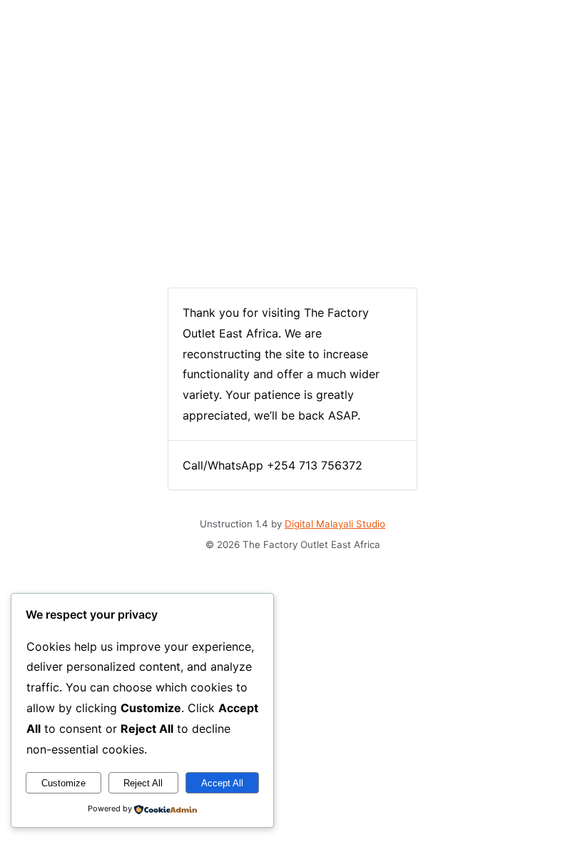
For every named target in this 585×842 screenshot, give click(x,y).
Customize (63, 783)
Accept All (222, 783)
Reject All (143, 783)
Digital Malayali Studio (335, 523)
